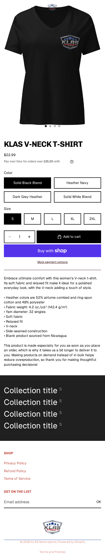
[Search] (16, 7)
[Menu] (5, 7)
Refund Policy (15, 471)
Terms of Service (17, 478)
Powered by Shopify (71, 542)
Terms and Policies (52, 552)
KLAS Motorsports (43, 542)
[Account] (88, 7)
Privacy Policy (15, 463)
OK (98, 502)
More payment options (52, 262)
